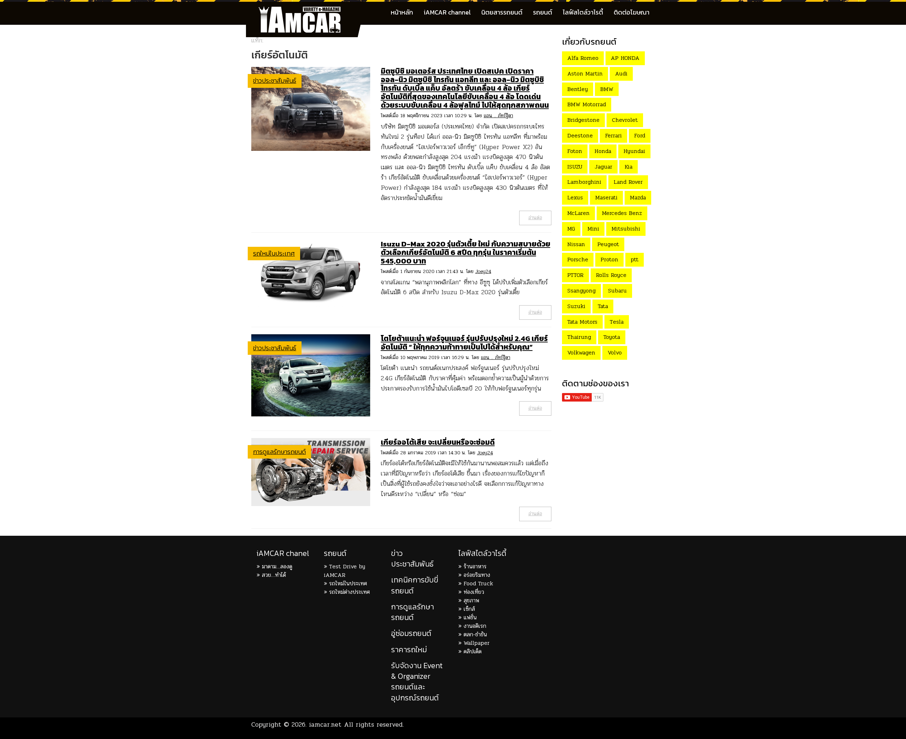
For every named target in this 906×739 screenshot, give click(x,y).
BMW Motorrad (586, 104)
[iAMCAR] (306, 10)
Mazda (638, 197)
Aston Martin (585, 73)
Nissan (576, 244)
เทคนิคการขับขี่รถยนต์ (414, 585)
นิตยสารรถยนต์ (501, 12)
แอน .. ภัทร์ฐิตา (498, 115)
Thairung (579, 336)
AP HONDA (625, 57)
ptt (634, 259)
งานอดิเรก (475, 625)
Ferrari (613, 135)
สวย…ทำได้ (274, 574)
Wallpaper (476, 642)
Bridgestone (583, 119)
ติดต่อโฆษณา (631, 12)
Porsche (577, 259)
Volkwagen (581, 352)
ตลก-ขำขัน (475, 634)
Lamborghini (584, 181)
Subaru (617, 290)
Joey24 (483, 271)
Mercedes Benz (622, 213)
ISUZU (574, 166)
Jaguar (603, 166)
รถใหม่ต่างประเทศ (349, 591)
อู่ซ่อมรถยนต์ (411, 633)
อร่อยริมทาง (477, 574)
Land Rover (628, 181)
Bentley (577, 89)
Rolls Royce (611, 275)
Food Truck (478, 583)
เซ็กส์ (469, 608)
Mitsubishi (626, 228)
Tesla (617, 321)
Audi (621, 73)
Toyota (611, 336)
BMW (606, 89)
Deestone (580, 135)
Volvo (615, 352)
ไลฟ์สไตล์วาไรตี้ (583, 12)
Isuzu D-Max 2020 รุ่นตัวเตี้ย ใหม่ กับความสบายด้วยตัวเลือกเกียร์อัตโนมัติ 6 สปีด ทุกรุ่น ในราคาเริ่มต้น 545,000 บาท (465, 252)
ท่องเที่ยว (474, 591)
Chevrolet (625, 119)
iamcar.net (325, 724)
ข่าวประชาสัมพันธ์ (274, 80)
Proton (609, 259)
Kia (628, 166)
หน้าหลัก (402, 12)
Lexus (575, 197)
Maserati (606, 197)
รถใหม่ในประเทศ (274, 253)
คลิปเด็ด (473, 651)
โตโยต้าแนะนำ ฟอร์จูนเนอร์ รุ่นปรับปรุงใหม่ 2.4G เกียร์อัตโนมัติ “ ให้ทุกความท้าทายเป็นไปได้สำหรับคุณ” (464, 342)
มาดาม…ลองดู (277, 566)
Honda (603, 151)
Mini (593, 228)
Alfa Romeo (582, 57)
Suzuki (576, 306)
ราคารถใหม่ (409, 649)
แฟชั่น (470, 617)
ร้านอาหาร (475, 566)
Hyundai (634, 151)
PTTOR (575, 275)
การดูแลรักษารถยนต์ (279, 451)
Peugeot (608, 244)
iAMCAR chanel (283, 553)
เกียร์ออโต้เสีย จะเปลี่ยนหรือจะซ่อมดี (438, 442)
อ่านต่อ (535, 217)
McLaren (578, 213)
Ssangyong (581, 290)
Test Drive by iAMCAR (344, 570)
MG (571, 228)
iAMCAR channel (447, 12)
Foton (574, 151)
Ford (639, 135)
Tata (603, 306)
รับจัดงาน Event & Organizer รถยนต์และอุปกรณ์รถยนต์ (417, 682)
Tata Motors (582, 321)
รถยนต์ (542, 12)
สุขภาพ (471, 600)
